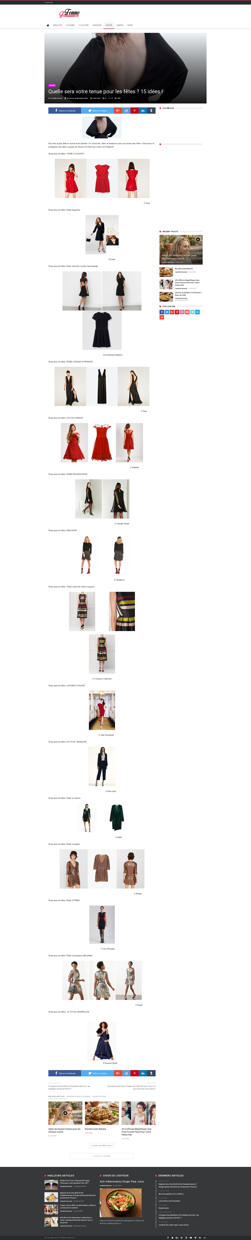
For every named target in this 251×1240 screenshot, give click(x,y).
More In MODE (99, 1096)
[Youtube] (187, 312)
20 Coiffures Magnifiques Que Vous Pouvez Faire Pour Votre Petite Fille (136, 1132)
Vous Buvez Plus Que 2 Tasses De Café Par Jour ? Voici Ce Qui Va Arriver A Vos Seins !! (131, 1086)
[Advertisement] (179, 187)
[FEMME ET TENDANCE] (69, 8)
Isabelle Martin (106, 1185)
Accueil (50, 38)
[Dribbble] (182, 312)
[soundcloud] (161, 317)
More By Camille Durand (79, 1096)
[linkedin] (143, 110)
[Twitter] (167, 312)
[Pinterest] (177, 312)
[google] (118, 110)
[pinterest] (134, 110)
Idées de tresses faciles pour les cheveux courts (64, 1130)
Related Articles (56, 1096)
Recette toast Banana (95, 1129)
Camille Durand (56, 98)
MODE (58, 38)
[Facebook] (161, 312)
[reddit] (126, 110)
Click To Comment (102, 1156)
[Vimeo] (192, 312)
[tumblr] (151, 110)
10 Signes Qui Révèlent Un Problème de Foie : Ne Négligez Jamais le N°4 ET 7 (69, 1086)
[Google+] (172, 312)
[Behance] (197, 312)
